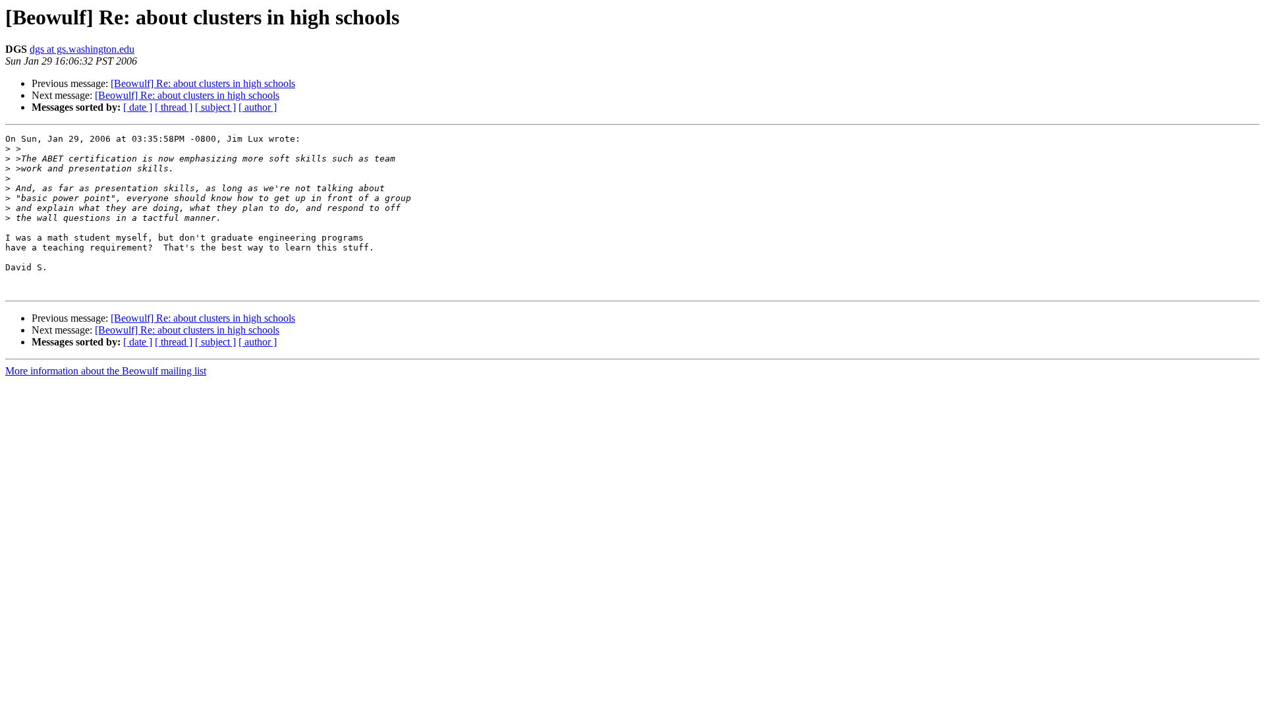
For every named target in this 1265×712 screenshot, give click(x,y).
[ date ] (137, 107)
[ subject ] (215, 107)
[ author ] (258, 107)
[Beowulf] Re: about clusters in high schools (203, 83)
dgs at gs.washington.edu (82, 49)
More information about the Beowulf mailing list (105, 370)
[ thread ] (173, 107)
